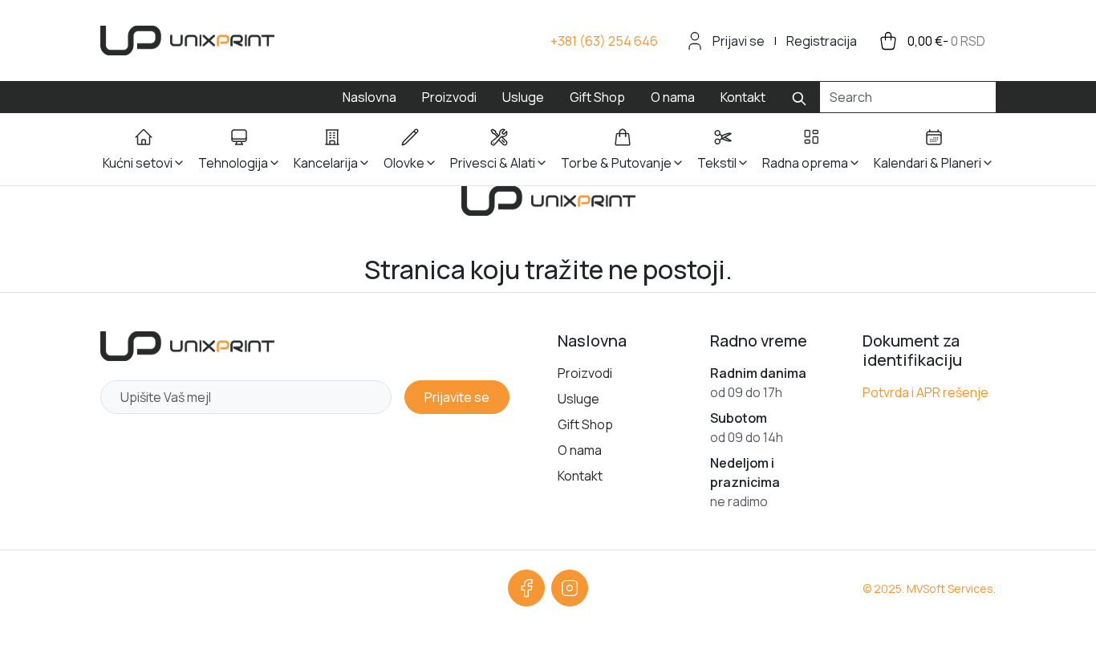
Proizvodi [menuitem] (449, 97)
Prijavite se (456, 397)
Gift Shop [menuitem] (597, 97)
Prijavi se (738, 41)
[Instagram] (569, 588)
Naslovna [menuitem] (369, 97)
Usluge (578, 399)
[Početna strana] (187, 346)
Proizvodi (585, 373)
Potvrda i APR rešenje (925, 392)
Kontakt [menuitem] (743, 97)
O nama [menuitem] (673, 97)
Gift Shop (585, 424)
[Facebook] (526, 588)
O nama (580, 450)
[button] (144, 149)
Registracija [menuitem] (821, 41)
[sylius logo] (187, 40)
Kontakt (580, 476)
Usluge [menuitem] (523, 97)
